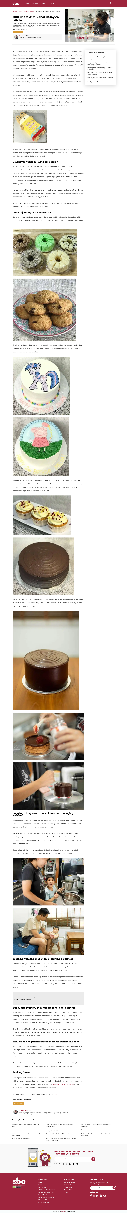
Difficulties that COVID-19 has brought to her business (100, 73)
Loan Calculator (43, 1195)
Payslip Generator (43, 1202)
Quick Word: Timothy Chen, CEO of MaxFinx (58, 1134)
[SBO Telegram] (74, 1164)
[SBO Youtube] (77, 1164)
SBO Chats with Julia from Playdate (21, 1129)
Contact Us (67, 1185)
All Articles (41, 1182)
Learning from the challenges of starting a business (100, 68)
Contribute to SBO (69, 1182)
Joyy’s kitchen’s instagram (63, 1084)
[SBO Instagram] (66, 1164)
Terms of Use (68, 1187)
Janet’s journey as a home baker (98, 60)
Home (15, 11)
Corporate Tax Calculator (46, 1197)
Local (27, 3)
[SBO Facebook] (63, 1164)
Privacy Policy (68, 1190)
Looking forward (93, 82)
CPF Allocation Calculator (46, 1192)
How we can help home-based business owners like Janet (100, 78)
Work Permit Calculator (45, 1200)
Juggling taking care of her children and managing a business (100, 63)
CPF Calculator (42, 1187)
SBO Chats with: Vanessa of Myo (21, 1138)
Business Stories (29, 11)
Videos (40, 1185)
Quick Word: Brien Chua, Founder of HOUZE (93, 1129)
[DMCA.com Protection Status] (17, 1187)
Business (35, 3)
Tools (52, 3)
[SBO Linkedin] (70, 1164)
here (55, 1094)
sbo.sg (63, 1211)
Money (44, 3)
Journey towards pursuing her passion (100, 57)
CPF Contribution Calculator (46, 1190)
